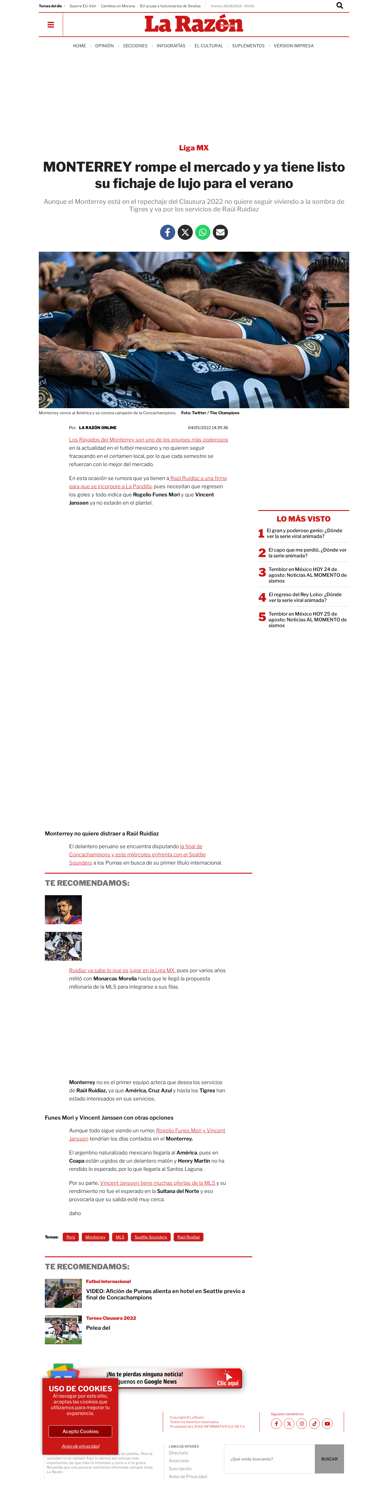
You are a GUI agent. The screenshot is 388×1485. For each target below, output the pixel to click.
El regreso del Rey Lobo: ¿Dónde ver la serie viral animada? (305, 597)
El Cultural (209, 45)
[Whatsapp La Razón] (202, 232)
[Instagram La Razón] (301, 1423)
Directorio (178, 1452)
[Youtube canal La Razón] (327, 1423)
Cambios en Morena (118, 6)
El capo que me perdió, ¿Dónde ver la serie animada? (307, 553)
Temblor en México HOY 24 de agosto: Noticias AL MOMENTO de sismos (308, 575)
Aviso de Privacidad (188, 1476)
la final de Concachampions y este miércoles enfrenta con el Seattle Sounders (137, 854)
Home (79, 45)
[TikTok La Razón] (314, 1423)
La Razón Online (98, 427)
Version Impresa (294, 45)
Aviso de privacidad (80, 1446)
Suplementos (248, 45)
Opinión (104, 45)
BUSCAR (329, 1458)
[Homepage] (194, 23)
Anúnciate (179, 1460)
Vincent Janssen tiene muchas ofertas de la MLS (158, 1183)
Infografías (171, 45)
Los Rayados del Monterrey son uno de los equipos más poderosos (148, 440)
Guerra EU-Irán (83, 6)
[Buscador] (339, 6)
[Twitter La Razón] (185, 232)
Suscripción (180, 1468)
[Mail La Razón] (220, 232)
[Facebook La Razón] (167, 232)
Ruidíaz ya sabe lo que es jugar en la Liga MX (122, 970)
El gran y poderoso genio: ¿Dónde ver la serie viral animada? (304, 533)
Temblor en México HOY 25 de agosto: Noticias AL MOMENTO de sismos (308, 619)
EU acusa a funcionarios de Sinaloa (170, 6)
